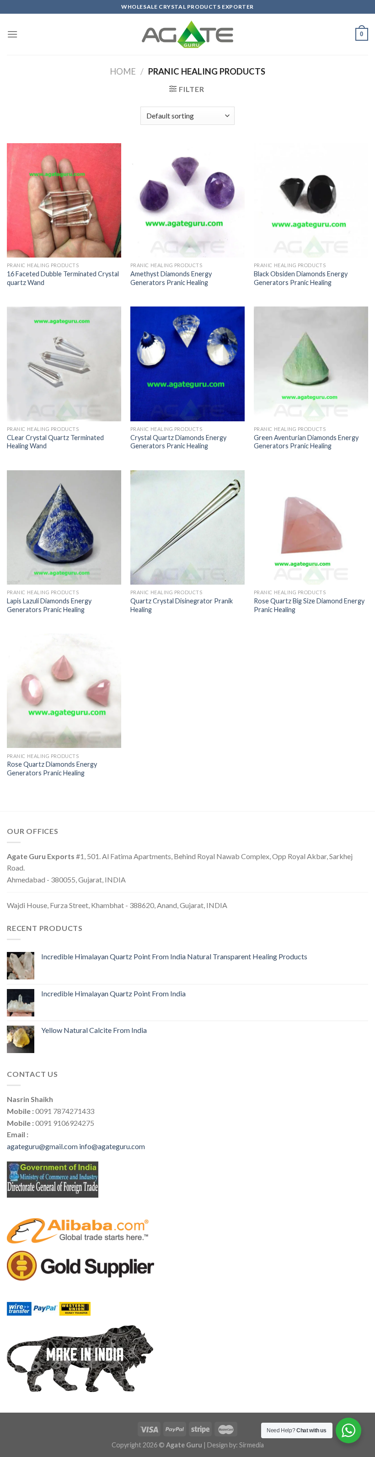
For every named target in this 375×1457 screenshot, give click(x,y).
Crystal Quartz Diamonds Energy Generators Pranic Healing (178, 442)
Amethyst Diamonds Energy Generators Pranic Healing (171, 278)
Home (123, 71)
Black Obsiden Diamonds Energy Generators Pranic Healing (301, 278)
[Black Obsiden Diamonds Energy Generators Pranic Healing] (311, 200)
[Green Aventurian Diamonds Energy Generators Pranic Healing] (311, 363)
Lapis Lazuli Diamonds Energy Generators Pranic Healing (49, 605)
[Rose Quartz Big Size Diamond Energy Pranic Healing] (311, 527)
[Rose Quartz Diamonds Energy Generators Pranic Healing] (64, 691)
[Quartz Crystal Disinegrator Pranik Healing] (187, 527)
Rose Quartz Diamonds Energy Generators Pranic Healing (52, 768)
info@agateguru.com (112, 1146)
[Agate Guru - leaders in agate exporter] (187, 34)
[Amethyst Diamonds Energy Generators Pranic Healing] (187, 200)
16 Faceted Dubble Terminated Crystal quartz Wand (63, 278)
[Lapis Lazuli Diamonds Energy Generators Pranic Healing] (64, 527)
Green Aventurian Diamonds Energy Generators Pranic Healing (306, 442)
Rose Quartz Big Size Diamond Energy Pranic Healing (309, 605)
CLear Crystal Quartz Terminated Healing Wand (55, 442)
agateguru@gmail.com (42, 1146)
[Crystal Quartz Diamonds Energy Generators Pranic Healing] (187, 363)
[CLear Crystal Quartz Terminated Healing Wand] (64, 363)
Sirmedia (251, 1445)
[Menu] (12, 34)
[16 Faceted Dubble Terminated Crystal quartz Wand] (64, 200)
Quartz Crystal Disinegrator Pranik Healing (181, 605)
